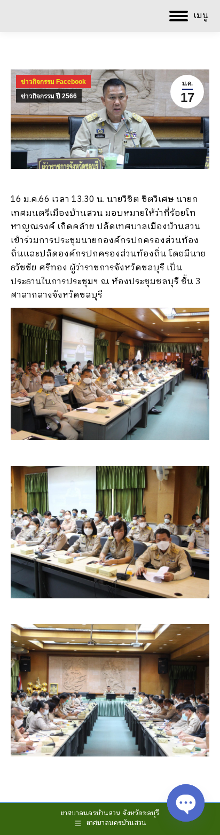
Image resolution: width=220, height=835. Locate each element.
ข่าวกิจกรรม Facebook (53, 81)
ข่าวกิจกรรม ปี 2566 (49, 96)
